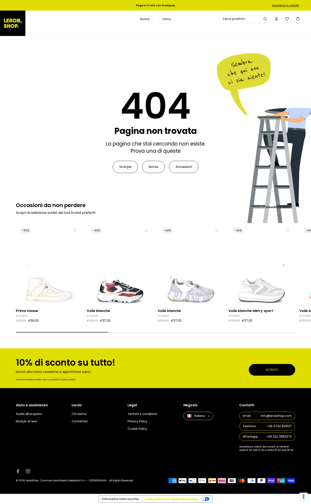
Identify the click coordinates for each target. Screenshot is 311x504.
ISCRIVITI (272, 370)
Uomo (166, 19)
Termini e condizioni (142, 414)
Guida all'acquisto (29, 414)
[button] (27, 265)
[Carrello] (298, 19)
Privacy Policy (137, 421)
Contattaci (80, 421)
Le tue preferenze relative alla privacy (171, 499)
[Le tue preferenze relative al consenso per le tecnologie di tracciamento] (304, 497)
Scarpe (125, 166)
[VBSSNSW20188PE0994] (261, 265)
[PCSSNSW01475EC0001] (49, 265)
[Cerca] (265, 19)
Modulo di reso (26, 421)
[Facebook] (18, 471)
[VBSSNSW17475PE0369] (191, 265)
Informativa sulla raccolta (120, 499)
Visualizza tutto (278, 207)
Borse (153, 166)
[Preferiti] (287, 19)
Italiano (199, 416)
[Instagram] (28, 471)
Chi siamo (79, 414)
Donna (144, 19)
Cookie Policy (137, 429)
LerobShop (32, 480)
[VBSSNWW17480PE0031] (120, 265)
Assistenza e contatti (285, 5)
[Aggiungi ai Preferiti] (75, 231)
